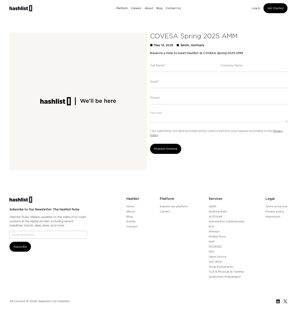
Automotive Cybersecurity (226, 221)
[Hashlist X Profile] (285, 301)
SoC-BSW (215, 261)
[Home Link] (20, 8)
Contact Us (173, 8)
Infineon (214, 231)
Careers (136, 8)
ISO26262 (215, 246)
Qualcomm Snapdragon (225, 276)
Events (131, 221)
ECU (211, 226)
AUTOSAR (215, 216)
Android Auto (218, 211)
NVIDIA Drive (217, 236)
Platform (122, 8)
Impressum (272, 216)
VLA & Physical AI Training (226, 271)
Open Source (217, 256)
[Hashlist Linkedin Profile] (278, 301)
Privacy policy (274, 211)
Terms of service (276, 206)
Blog (159, 8)
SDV (211, 251)
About (149, 8)
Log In (256, 8)
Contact (132, 226)
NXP (212, 241)
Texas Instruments (221, 266)
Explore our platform (174, 206)
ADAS (212, 206)
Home (130, 206)
